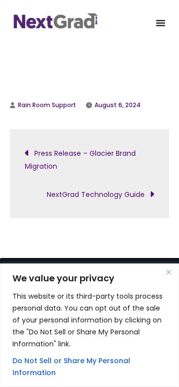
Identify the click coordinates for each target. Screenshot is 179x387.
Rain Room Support (47, 105)
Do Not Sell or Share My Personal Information (71, 367)
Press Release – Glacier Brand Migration (80, 159)
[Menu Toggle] (161, 23)
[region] (89, 325)
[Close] (169, 272)
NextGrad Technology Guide (96, 194)
